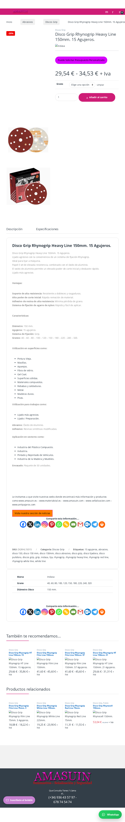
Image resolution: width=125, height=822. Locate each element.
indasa (44, 557)
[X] (30, 524)
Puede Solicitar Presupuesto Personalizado (81, 60)
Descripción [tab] (14, 229)
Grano (59, 83)
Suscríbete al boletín (21, 800)
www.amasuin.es (28, 500)
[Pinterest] (52, 524)
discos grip (28, 557)
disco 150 (17, 553)
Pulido (106, 703)
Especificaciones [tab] (47, 229)
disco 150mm (47, 553)
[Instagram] (44, 524)
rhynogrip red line (98, 557)
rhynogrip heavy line (77, 557)
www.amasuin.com (73, 500)
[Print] (102, 524)
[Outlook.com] (87, 524)
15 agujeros (91, 549)
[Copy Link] (66, 524)
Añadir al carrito (98, 97)
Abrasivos (27, 21)
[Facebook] (23, 524)
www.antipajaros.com (23, 504)
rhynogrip (59, 557)
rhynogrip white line (23, 561)
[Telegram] (94, 524)
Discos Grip (51, 21)
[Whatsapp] (59, 524)
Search (107, 12)
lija (51, 557)
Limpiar (100, 84)
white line (40, 561)
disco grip (77, 553)
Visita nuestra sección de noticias (32, 513)
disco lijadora (90, 553)
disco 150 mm (30, 553)
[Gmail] (80, 524)
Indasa (50, 576)
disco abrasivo (62, 553)
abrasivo (103, 549)
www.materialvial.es (50, 500)
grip (37, 557)
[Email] (73, 524)
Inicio (9, 21)
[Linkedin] (37, 524)
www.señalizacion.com (98, 500)
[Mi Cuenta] (114, 12)
